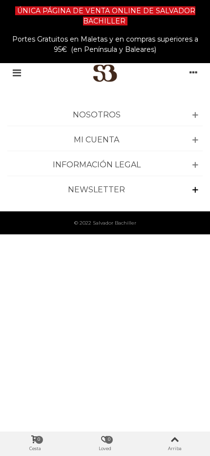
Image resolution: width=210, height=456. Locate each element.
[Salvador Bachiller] (105, 73)
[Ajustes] (193, 73)
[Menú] (16, 73)
